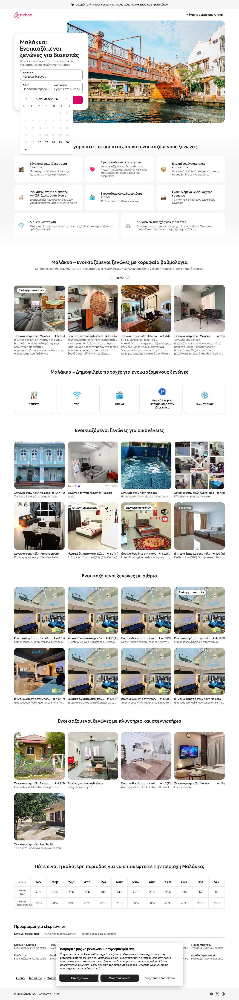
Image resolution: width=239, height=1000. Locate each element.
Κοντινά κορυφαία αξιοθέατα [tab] (99, 933)
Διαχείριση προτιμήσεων (160, 978)
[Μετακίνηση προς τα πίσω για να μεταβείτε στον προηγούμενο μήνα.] (26, 99)
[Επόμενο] (128, 278)
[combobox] (51, 76)
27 (46, 142)
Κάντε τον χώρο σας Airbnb (205, 15)
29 (60, 142)
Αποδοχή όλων (79, 978)
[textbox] (35, 89)
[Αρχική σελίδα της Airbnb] (23, 14)
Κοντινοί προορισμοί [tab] (26, 933)
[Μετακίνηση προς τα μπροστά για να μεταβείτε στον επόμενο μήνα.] (67, 99)
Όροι (57, 994)
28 (53, 142)
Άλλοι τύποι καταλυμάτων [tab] (60, 933)
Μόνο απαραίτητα (119, 978)
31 (26, 149)
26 (39, 142)
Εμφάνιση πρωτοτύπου (154, 4)
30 (67, 142)
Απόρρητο (45, 994)
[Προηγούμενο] (111, 278)
